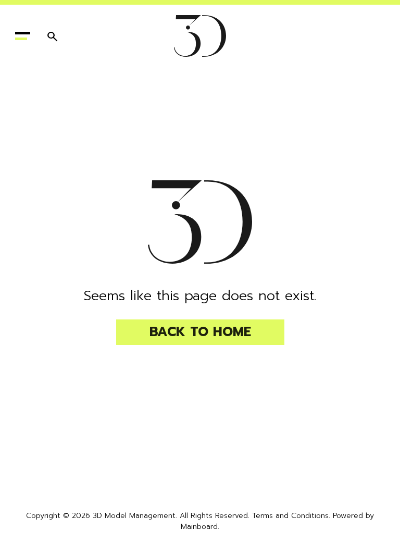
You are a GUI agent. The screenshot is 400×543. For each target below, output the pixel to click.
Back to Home (200, 332)
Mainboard (199, 526)
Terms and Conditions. (291, 515)
